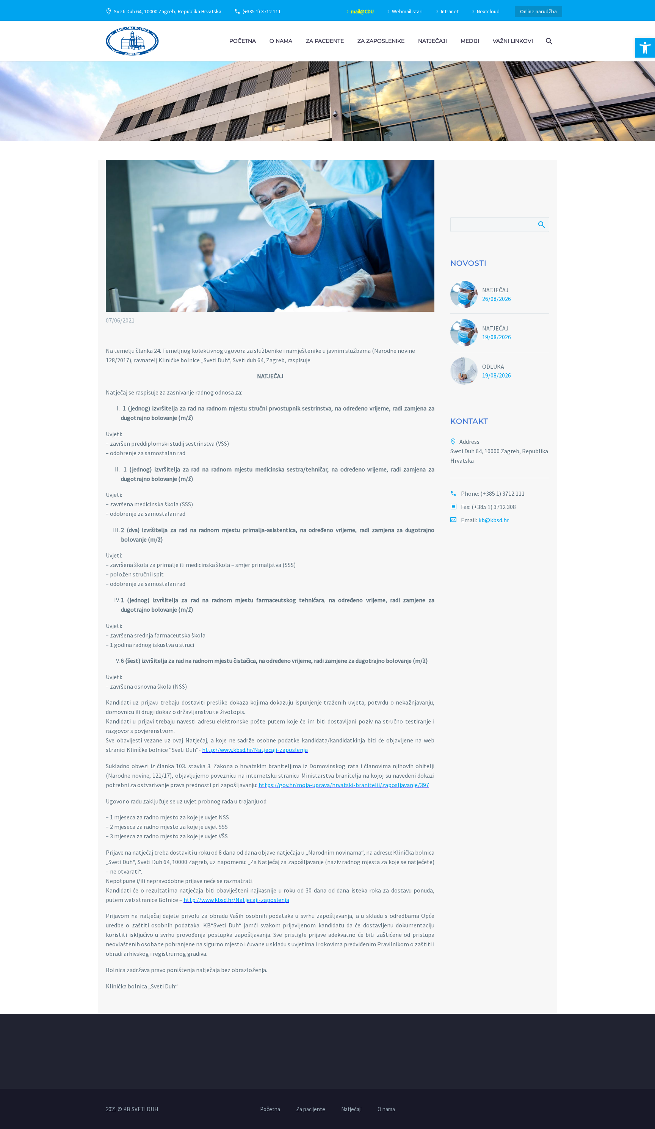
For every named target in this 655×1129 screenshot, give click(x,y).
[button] (645, 48)
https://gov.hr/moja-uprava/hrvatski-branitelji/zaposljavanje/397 (344, 785)
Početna (242, 41)
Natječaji (432, 41)
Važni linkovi (513, 41)
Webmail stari (407, 11)
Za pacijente (325, 41)
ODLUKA (493, 366)
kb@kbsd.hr (493, 520)
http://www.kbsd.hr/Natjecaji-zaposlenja (255, 749)
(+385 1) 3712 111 (262, 11)
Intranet (450, 11)
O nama (281, 41)
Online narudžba (538, 11)
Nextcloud (488, 11)
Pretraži (541, 224)
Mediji (470, 41)
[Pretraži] (548, 41)
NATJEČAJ (495, 290)
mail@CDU (362, 11)
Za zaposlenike (380, 41)
